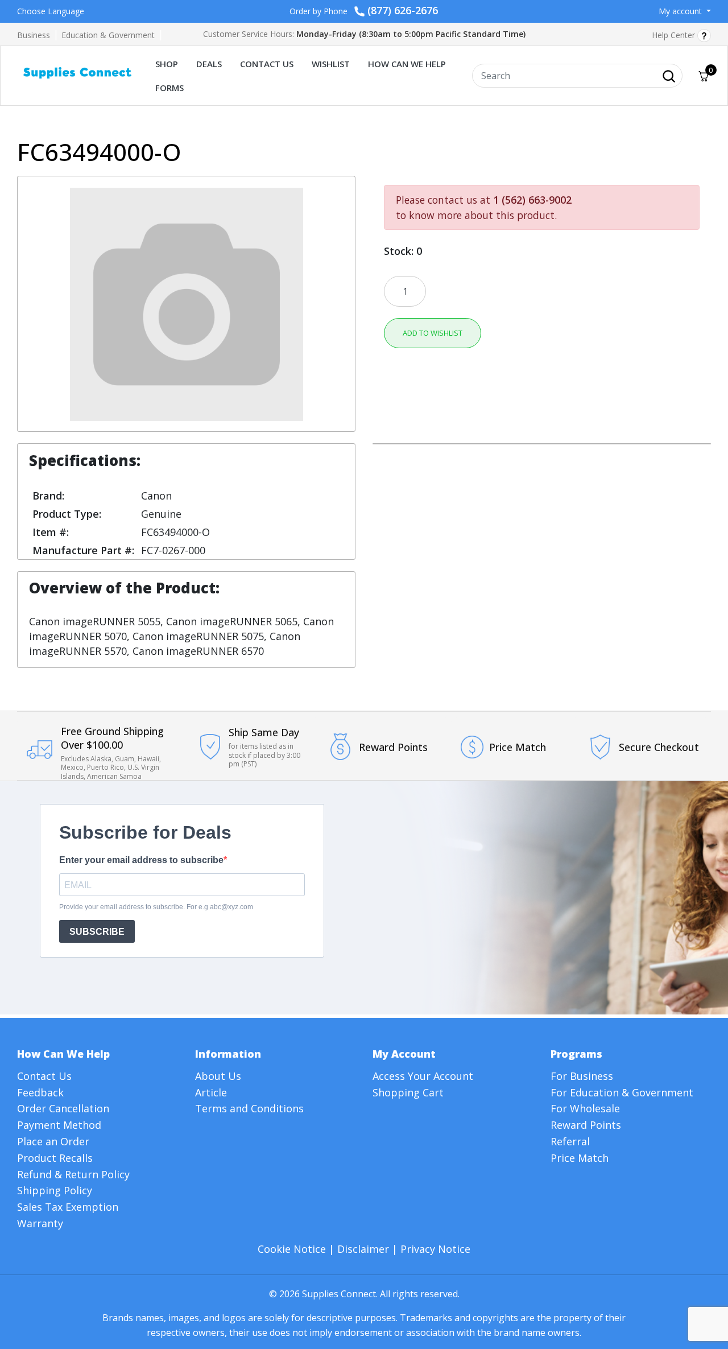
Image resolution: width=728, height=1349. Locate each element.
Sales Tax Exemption (67, 1207)
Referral (570, 1141)
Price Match (580, 1158)
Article (211, 1092)
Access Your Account (423, 1076)
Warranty (40, 1223)
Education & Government (108, 35)
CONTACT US (266, 63)
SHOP (166, 63)
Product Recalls (55, 1158)
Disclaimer (363, 1249)
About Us (218, 1076)
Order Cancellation (63, 1108)
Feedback (40, 1092)
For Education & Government (622, 1092)
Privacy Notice (435, 1249)
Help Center (674, 35)
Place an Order (53, 1141)
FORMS (169, 87)
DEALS (209, 63)
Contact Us (44, 1076)
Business (33, 35)
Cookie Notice (292, 1249)
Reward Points (586, 1125)
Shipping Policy (54, 1190)
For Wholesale (585, 1108)
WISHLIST (331, 63)
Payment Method (59, 1125)
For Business (582, 1076)
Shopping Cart (408, 1092)
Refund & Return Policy (73, 1174)
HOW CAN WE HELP (407, 63)
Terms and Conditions (249, 1108)
